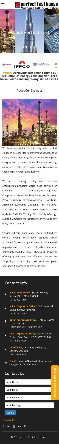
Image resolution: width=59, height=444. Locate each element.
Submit (10, 412)
